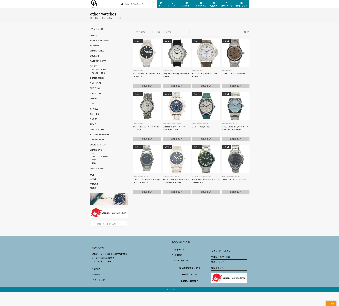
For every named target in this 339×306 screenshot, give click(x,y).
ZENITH (205, 123)
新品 (92, 174)
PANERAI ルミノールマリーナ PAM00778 (204, 75)
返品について (217, 262)
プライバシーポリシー (221, 251)
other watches (138, 70)
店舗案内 (96, 268)
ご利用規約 (176, 254)
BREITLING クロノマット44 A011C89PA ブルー (174, 128)
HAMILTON (196, 176)
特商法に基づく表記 (220, 256)
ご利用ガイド (177, 249)
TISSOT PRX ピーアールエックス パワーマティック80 (235, 128)
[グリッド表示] (153, 32)
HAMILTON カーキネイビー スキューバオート (206, 181)
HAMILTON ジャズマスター (234, 179)
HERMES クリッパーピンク (234, 73)
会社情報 (96, 274)
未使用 (93, 188)
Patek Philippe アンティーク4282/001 (146, 128)
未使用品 (94, 183)
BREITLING (167, 123)
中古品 (93, 179)
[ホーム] (91, 18)
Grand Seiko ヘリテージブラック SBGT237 (146, 75)
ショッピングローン (181, 260)
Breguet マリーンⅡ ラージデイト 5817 (176, 75)
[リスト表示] (158, 32)
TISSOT (235, 123)
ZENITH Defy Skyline (201, 126)
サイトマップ (98, 280)
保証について (217, 267)
